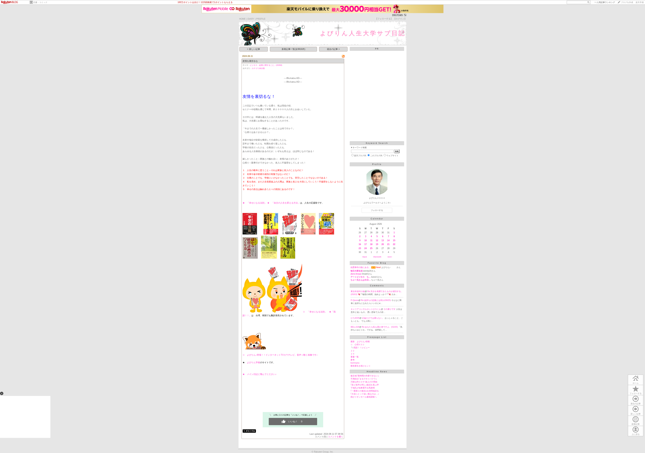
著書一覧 (355, 357)
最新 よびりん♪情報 (360, 341)
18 (371, 244)
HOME (242, 19)
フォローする (636, 393)
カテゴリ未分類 (258, 68)
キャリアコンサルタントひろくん (366, 309)
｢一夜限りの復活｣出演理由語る (365, 391)
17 (365, 244)
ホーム (636, 383)
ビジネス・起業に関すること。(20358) (266, 65)
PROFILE (261, 19)
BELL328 (355, 327)
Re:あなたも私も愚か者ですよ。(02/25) (380, 327)
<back (364, 257)
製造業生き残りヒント (361, 366)
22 (394, 244)
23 (360, 248)
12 (377, 240)
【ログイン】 (399, 18)
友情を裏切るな (250, 61)
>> (604, 2)
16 (360, 244)
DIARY (251, 19)
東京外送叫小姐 (358, 291)
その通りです (389, 309)
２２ (353, 351)
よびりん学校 (253, 362)
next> (390, 257)
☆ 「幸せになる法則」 (316, 312)
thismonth (377, 257)
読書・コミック (40, 2)
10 (365, 240)
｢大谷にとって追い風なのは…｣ (365, 394)
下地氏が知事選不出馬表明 (363, 388)
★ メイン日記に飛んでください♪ (259, 374)
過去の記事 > (333, 49)
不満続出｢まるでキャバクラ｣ (364, 379)
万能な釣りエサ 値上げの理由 (364, 382)
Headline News (377, 371)
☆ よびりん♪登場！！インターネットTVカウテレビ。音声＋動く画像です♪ (280, 355)
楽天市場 (640, 2)
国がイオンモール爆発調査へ (364, 397)
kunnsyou (355, 363)
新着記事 (636, 424)
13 (382, 240)
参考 (353, 360)
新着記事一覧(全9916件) (293, 49)
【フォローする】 (384, 18)
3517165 (397, 15)
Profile (377, 164)
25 (371, 248)
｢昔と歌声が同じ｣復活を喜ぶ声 (365, 385)
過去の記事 (636, 403)
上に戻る (636, 434)
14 (388, 240)
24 (365, 248)
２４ (353, 354)
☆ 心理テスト (358, 344)
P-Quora (354, 300)
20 (382, 244)
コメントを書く (335, 436)
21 (388, 244)
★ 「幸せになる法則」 (255, 203)
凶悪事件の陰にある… (361, 267)
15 (394, 240)
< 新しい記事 (253, 49)
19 (377, 244)
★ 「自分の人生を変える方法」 (283, 203)
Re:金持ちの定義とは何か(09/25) (376, 300)
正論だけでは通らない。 (373, 318)
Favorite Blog (377, 263)
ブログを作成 (627, 2)
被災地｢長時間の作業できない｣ (365, 376)
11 (371, 240)
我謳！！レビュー (362, 347)
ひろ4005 (355, 318)
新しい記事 (636, 414)
